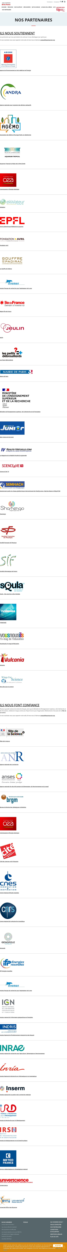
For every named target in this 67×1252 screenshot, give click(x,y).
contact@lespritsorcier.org (47, 40)
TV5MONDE (3, 622)
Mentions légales (56, 1234)
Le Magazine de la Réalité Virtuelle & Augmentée (13, 455)
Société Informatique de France (8, 571)
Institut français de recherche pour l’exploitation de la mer (16, 288)
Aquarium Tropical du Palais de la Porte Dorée (12, 163)
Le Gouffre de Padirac (6, 269)
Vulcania (2, 665)
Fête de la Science (5, 741)
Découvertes (27, 7)
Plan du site (54, 1237)
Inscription (56, 2)
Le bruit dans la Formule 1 (8, 1224)
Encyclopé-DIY (18, 7)
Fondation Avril (4, 245)
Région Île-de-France (5, 311)
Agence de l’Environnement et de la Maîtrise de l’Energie (15, 70)
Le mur (55, 7)
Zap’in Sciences (36, 7)
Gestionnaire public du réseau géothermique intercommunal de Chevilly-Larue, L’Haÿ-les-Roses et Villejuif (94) (30, 491)
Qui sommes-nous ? (56, 1222)
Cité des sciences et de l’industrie (9, 861)
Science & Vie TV (4, 471)
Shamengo (3, 514)
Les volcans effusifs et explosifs (9, 1227)
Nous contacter (55, 1224)
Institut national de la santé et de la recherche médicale (15, 1094)
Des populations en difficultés (9, 1229)
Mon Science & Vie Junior (7, 437)
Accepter (58, 1245)
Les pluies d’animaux (7, 1239)
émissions (10, 7)
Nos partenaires (6, 9)
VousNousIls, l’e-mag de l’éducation (9, 643)
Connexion (49, 2)
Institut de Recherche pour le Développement (12, 1120)
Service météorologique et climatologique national (14, 1169)
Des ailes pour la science (7, 687)
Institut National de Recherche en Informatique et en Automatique (18, 1076)
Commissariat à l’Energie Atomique (9, 189)
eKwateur (2, 207)
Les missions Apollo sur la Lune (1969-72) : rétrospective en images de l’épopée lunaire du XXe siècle (12, 1234)
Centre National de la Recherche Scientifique (12, 921)
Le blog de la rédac (46, 7)
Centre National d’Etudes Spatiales (9, 893)
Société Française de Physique (8, 542)
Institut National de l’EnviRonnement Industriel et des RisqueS (17, 1035)
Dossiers (4, 7)
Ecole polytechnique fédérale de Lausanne (11, 226)
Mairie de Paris (4, 376)
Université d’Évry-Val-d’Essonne (8, 1207)
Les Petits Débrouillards (6, 360)
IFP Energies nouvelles (6, 971)
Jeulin (1, 337)
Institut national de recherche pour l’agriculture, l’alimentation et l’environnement (22, 1053)
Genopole (2, 948)
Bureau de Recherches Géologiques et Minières (13, 807)
